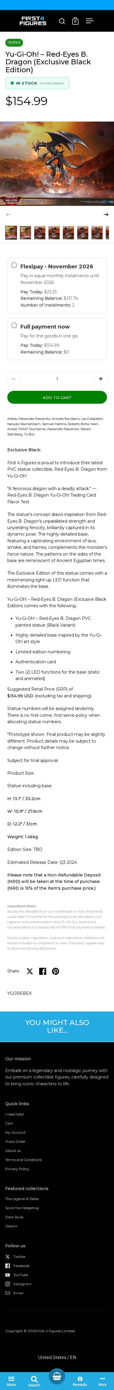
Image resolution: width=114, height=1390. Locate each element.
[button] (106, 215)
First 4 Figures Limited (56, 1331)
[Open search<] (62, 21)
